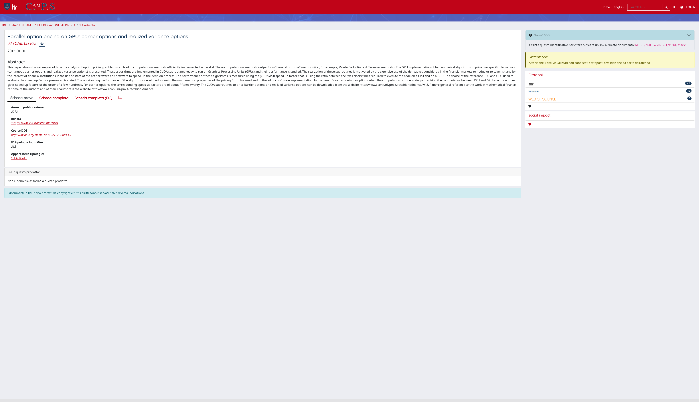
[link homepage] (11, 7)
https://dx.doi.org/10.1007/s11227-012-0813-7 (41, 135)
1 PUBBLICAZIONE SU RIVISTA (55, 25)
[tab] (120, 98)
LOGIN (690, 7)
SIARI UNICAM (21, 25)
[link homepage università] (40, 7)
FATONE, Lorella (21, 43)
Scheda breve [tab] (21, 97)
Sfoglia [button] (617, 7)
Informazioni (541, 35)
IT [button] (674, 7)
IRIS (4, 25)
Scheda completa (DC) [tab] (93, 98)
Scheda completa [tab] (53, 98)
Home (605, 7)
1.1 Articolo (87, 25)
